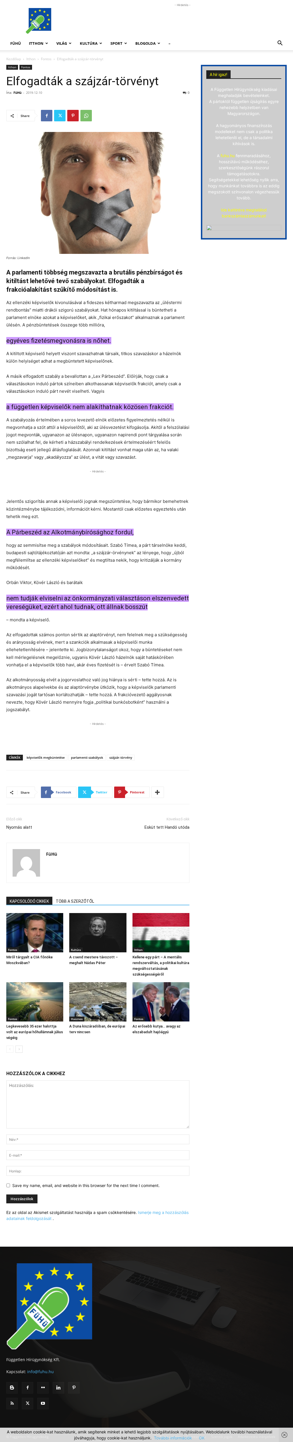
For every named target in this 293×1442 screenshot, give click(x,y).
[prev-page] (9, 1049)
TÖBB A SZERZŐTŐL (75, 901)
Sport (116, 43)
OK (202, 1437)
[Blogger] (12, 1388)
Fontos (46, 59)
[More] (157, 792)
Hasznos (77, 1019)
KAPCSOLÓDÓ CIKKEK (29, 901)
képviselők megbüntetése (46, 757)
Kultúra (89, 43)
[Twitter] (60, 115)
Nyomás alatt (19, 827)
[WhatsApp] (86, 115)
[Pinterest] (73, 115)
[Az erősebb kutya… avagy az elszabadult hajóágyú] (160, 1001)
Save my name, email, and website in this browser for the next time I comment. (86, 1185)
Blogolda (145, 43)
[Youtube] (43, 1403)
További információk (173, 1437)
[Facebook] (46, 115)
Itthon (36, 43)
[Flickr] (43, 1388)
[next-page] (19, 1049)
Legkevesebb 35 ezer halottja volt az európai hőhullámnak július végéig (34, 1032)
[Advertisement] (183, 21)
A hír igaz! (218, 74)
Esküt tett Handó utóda (166, 827)
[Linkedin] (58, 1388)
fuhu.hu (228, 155)
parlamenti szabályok (87, 757)
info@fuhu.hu (40, 1371)
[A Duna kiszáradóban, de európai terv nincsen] (97, 1001)
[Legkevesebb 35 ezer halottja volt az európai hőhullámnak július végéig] (34, 1001)
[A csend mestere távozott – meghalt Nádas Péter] (97, 932)
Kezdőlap (13, 59)
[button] (280, 43)
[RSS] (12, 1403)
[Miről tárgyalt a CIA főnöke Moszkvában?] (34, 932)
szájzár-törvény (120, 757)
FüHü (15, 43)
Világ (61, 43)
